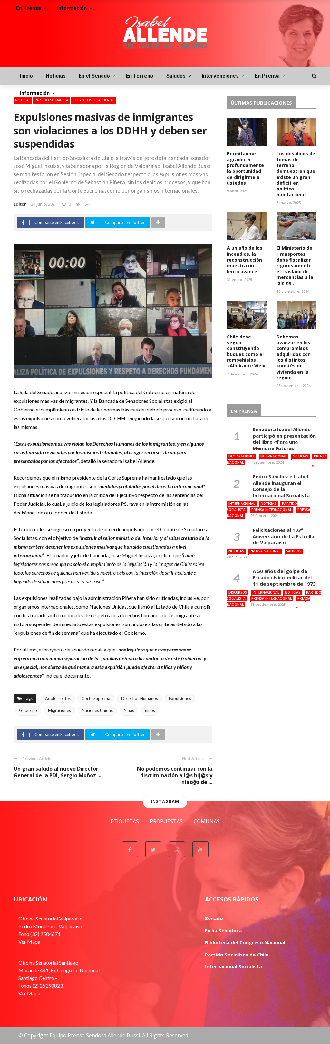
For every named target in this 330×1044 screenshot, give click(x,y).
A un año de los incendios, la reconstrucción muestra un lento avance (244, 259)
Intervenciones (220, 76)
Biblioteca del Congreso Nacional (245, 942)
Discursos (237, 592)
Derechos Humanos (139, 698)
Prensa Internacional (271, 509)
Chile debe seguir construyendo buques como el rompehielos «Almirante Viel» (246, 351)
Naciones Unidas (97, 710)
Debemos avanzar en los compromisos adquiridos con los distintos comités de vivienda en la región (294, 357)
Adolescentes (58, 698)
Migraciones (59, 710)
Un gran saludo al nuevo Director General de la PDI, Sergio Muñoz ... (57, 772)
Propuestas (166, 821)
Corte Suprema (96, 698)
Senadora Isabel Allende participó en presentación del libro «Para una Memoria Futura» (284, 438)
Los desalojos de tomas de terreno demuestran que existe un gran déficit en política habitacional (296, 174)
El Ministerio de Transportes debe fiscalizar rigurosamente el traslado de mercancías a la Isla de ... (295, 265)
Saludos (176, 76)
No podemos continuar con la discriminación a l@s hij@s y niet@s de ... (174, 775)
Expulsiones (180, 698)
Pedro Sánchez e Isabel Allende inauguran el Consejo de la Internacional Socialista (281, 486)
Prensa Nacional (265, 551)
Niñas (129, 710)
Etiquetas (125, 821)
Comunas (207, 821)
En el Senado (94, 76)
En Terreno (139, 76)
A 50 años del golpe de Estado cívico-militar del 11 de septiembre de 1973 (284, 577)
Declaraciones (241, 456)
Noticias (56, 76)
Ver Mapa (29, 941)
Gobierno (28, 710)
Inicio (26, 76)
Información (35, 93)
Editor (20, 204)
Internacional (273, 456)
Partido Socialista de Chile (236, 954)
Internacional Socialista (233, 966)
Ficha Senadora (223, 930)
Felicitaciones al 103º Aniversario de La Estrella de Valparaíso (283, 536)
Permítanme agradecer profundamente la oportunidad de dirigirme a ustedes (245, 168)
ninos (150, 710)
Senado (214, 918)
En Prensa (267, 76)
